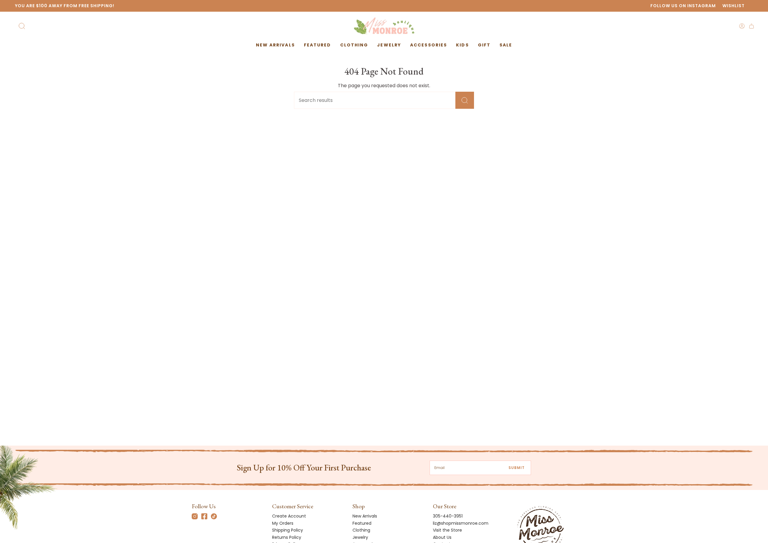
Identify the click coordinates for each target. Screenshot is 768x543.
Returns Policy (286, 537)
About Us (442, 537)
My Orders (282, 523)
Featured (361, 523)
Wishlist (733, 6)
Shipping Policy (287, 530)
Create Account (289, 516)
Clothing (361, 530)
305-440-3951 (448, 516)
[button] (317, 45)
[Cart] (751, 26)
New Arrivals (364, 516)
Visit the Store (447, 530)
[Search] (464, 100)
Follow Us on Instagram (683, 6)
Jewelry (360, 537)
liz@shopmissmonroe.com (460, 523)
